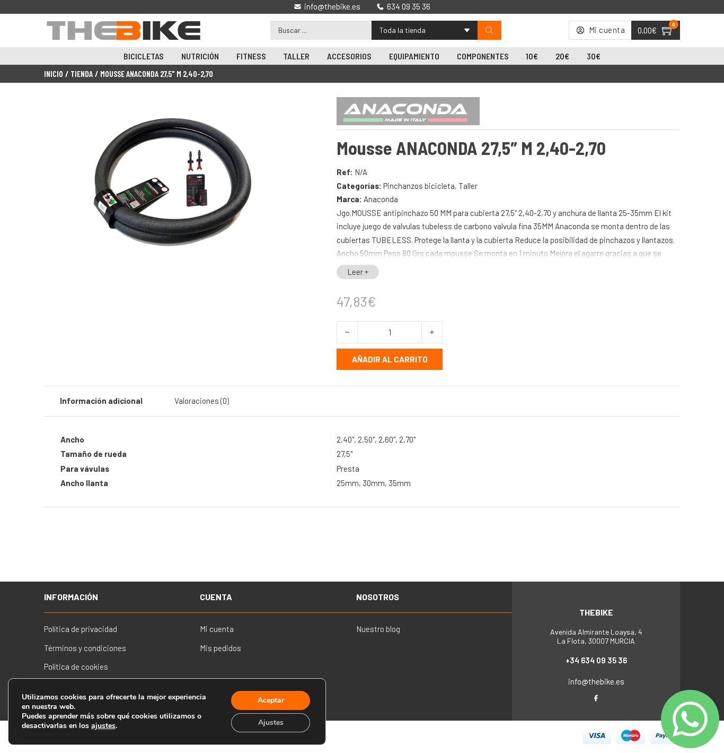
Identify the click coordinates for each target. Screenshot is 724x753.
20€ (562, 56)
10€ (532, 56)
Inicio (53, 74)
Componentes (483, 56)
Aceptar (271, 700)
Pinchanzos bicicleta (419, 186)
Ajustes (271, 722)
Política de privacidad (80, 629)
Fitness (251, 56)
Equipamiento (414, 56)
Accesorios (349, 56)
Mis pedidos (220, 648)
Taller (296, 56)
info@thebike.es (596, 681)
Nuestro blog (378, 629)
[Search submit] (489, 30)
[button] (284, 113)
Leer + (357, 271)
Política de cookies (76, 666)
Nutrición (200, 56)
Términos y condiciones (85, 648)
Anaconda (381, 199)
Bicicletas (143, 56)
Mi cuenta (217, 629)
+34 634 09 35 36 (596, 660)
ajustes (103, 726)
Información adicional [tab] (101, 400)
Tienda (81, 74)
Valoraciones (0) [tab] (201, 400)
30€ (594, 56)
